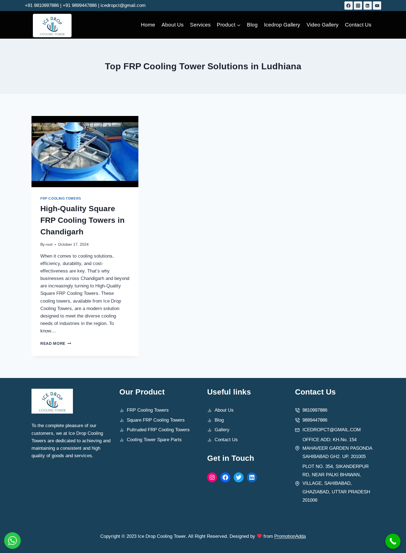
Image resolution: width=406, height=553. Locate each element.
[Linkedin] (367, 5)
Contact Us (358, 25)
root (49, 244)
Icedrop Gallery (282, 25)
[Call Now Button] (392, 541)
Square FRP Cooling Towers (156, 420)
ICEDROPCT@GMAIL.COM (331, 429)
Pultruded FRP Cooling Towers (158, 429)
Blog (252, 25)
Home (148, 25)
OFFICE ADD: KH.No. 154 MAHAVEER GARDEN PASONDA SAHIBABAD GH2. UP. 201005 (337, 448)
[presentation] (84, 151)
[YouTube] (377, 5)
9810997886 (314, 410)
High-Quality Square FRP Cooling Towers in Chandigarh (82, 220)
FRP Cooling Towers (60, 198)
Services (200, 25)
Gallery (222, 429)
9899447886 (314, 420)
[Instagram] (358, 5)
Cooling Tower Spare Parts (154, 439)
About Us (173, 25)
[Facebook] (348, 5)
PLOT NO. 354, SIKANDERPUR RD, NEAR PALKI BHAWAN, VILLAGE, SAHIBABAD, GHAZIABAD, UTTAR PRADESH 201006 (336, 483)
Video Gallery (323, 25)
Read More (55, 344)
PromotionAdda (290, 536)
